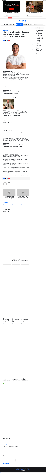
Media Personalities (19, 24)
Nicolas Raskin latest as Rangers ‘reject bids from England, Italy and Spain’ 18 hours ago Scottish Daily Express (39, 32)
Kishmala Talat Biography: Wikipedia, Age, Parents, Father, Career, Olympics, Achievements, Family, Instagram (24, 260)
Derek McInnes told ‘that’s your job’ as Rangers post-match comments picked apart (21, 17)
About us (19, 469)
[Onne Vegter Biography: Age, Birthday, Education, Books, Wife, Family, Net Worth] (7, 410)
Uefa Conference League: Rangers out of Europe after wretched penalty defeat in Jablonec (39, 46)
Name (4, 455)
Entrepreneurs (30, 24)
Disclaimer (28, 469)
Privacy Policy (25, 469)
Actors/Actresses (9, 24)
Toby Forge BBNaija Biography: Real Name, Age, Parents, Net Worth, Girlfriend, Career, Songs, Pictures (24, 379)
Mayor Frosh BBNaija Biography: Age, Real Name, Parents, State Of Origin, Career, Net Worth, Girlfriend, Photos (16, 379)
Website (17, 458)
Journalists (25, 24)
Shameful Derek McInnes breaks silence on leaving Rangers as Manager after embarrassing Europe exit (39, 51)
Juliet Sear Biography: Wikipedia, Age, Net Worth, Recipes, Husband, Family (16, 128)
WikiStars (5, 38)
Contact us (22, 469)
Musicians (14, 24)
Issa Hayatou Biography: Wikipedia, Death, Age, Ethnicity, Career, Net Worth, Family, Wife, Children (7, 210)
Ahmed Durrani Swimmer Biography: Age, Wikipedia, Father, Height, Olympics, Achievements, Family (6, 319)
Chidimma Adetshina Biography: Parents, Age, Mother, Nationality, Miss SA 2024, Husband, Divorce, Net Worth (16, 320)
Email (4, 458)
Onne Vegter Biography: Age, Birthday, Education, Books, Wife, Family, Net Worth (7, 438)
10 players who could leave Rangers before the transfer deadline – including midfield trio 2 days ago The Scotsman (39, 37)
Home (4, 24)
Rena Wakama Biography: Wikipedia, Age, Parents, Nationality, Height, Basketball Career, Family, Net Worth (6, 379)
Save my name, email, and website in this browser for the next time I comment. (13, 461)
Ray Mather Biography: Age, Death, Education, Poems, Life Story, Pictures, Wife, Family (16, 260)
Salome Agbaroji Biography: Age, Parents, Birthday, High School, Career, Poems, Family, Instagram (24, 319)
